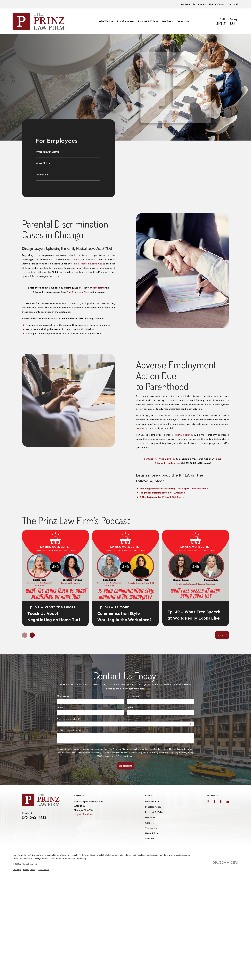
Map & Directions (83, 814)
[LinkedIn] (227, 801)
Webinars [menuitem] (167, 21)
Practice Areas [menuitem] (125, 21)
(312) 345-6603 (226, 23)
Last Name (133, 696)
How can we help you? (69, 730)
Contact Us (151, 838)
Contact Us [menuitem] (183, 21)
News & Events (216, 4)
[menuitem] (68, 153)
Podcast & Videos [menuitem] (148, 21)
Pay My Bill (232, 4)
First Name (63, 696)
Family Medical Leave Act (87, 263)
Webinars (150, 817)
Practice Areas (153, 806)
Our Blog (185, 4)
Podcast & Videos (155, 812)
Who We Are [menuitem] (106, 21)
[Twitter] (208, 801)
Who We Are (152, 801)
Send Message (125, 765)
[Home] (39, 21)
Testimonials (199, 4)
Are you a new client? (68, 719)
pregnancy (141, 428)
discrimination (182, 434)
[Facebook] (214, 801)
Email (130, 707)
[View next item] (32, 635)
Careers (149, 822)
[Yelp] (221, 801)
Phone (60, 707)
